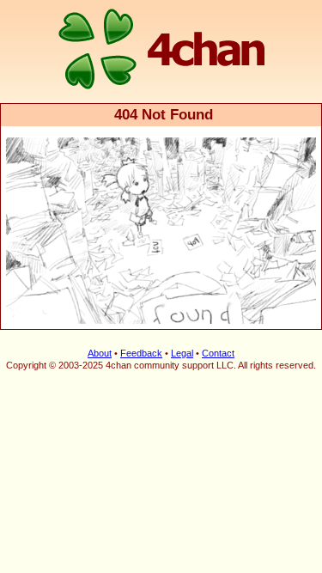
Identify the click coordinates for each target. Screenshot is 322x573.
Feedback (141, 353)
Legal (182, 353)
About (100, 353)
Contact (218, 353)
